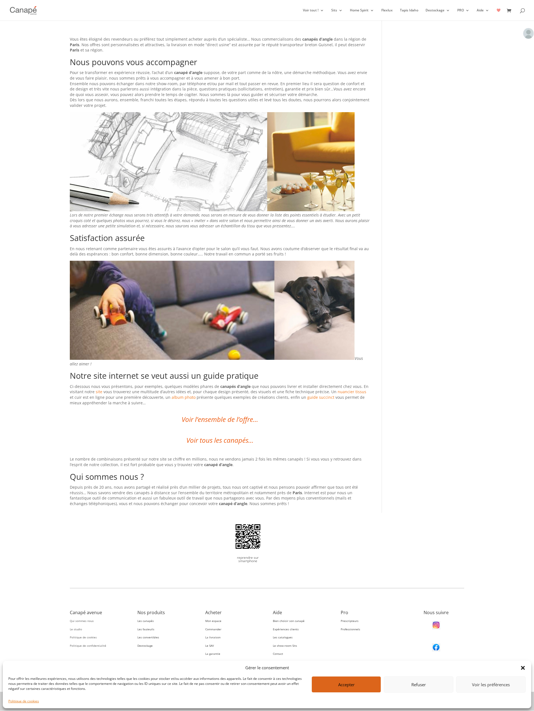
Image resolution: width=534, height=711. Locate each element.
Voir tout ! (310, 10)
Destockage (435, 10)
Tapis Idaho (409, 10)
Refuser (418, 684)
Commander (213, 629)
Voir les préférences (491, 684)
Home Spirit (359, 10)
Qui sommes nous (82, 621)
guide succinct (320, 397)
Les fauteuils (145, 629)
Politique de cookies (23, 701)
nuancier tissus (352, 391)
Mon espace (213, 621)
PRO (460, 10)
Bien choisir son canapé (289, 621)
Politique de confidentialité (88, 646)
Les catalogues (283, 637)
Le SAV (209, 646)
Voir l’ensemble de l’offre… (220, 419)
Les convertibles (148, 637)
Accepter (346, 684)
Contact (278, 654)
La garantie (212, 654)
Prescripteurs (350, 621)
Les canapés (145, 621)
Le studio (76, 629)
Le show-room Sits (285, 646)
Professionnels (350, 629)
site (99, 391)
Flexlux (387, 10)
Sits (334, 10)
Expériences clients (286, 629)
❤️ (498, 10)
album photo (184, 397)
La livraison (213, 637)
